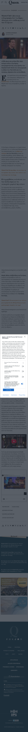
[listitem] (14, 363)
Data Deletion (6, 395)
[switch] (22, 366)
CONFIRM (8, 389)
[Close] (25, 337)
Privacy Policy (22, 395)
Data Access (14, 395)
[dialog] (14, 366)
